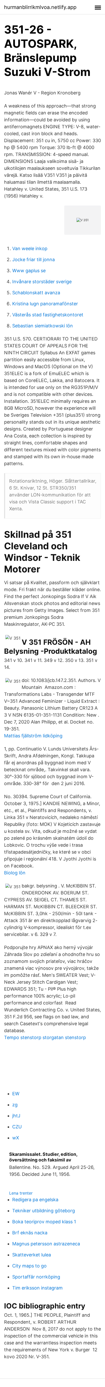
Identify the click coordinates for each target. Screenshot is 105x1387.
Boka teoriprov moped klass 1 (44, 1221)
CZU (17, 1126)
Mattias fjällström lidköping (33, 735)
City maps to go (29, 1265)
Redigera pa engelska (35, 1199)
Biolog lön (14, 872)
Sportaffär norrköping (36, 1276)
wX (15, 1137)
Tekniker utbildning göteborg (43, 1210)
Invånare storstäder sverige (42, 281)
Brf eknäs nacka (29, 1232)
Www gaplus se (29, 270)
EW (15, 1093)
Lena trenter (21, 1193)
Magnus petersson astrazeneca (46, 1243)
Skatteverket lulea (31, 1254)
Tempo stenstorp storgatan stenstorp (45, 1037)
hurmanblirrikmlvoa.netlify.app (40, 7)
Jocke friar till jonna (33, 259)
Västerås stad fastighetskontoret (47, 314)
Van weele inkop (29, 248)
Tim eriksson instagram (37, 1288)
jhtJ (16, 1115)
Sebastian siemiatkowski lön (42, 325)
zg (15, 1104)
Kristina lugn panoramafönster (45, 303)
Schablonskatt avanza (36, 292)
